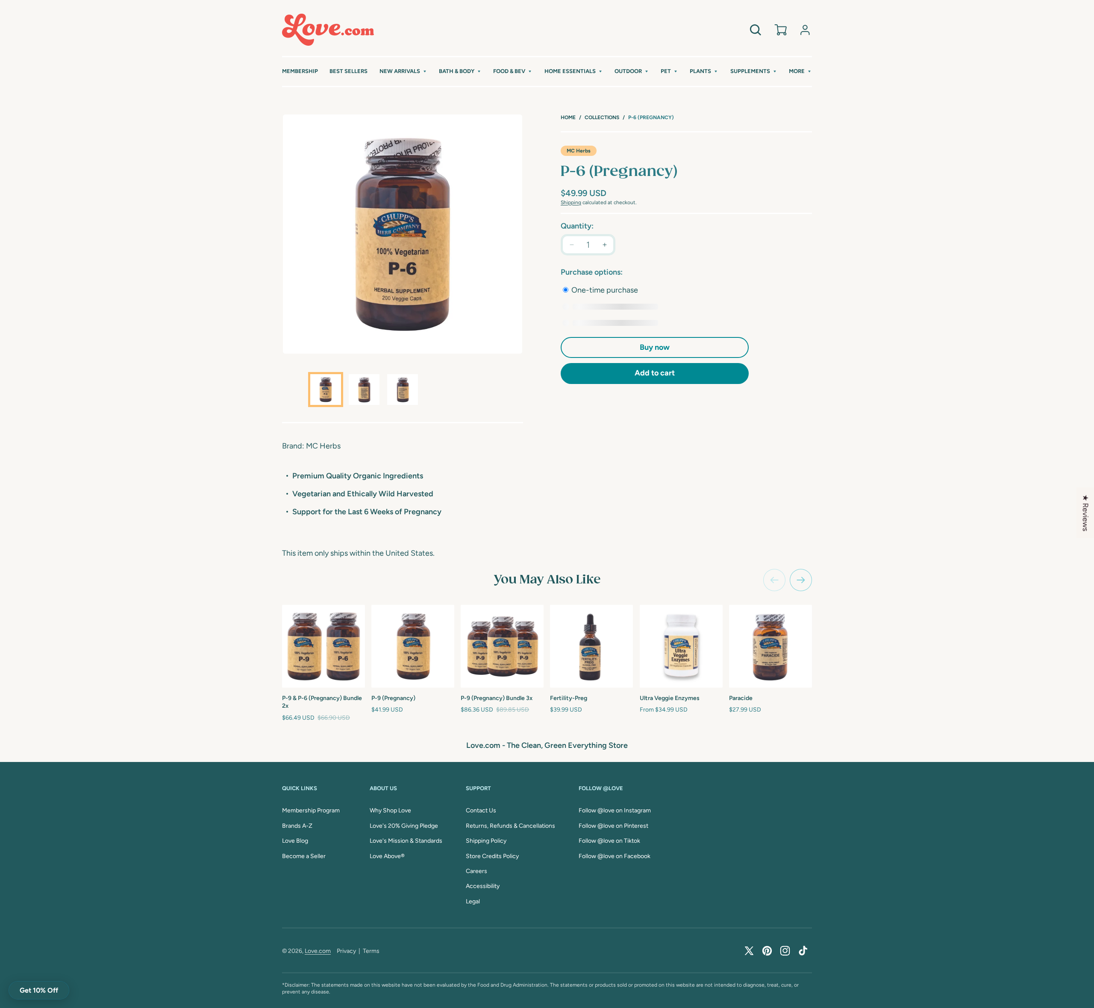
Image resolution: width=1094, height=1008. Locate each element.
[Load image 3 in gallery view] (402, 389)
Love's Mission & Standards (406, 840)
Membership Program (311, 810)
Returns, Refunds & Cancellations (510, 825)
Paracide (741, 698)
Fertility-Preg (568, 698)
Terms (371, 951)
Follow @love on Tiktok (609, 840)
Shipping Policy (486, 840)
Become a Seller (304, 856)
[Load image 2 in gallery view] (364, 389)
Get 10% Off (39, 990)
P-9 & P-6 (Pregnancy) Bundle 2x (322, 701)
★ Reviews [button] (1085, 513)
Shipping (571, 202)
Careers (476, 871)
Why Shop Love (390, 810)
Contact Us (481, 810)
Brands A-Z (297, 825)
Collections (602, 117)
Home (568, 117)
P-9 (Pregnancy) (393, 698)
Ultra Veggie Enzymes (670, 698)
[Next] (801, 580)
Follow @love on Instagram (615, 810)
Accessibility (483, 886)
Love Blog (295, 840)
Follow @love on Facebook (614, 856)
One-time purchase (604, 290)
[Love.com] (328, 30)
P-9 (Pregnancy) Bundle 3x (496, 698)
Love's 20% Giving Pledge (404, 825)
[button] (403, 71)
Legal (473, 901)
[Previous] (774, 580)
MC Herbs (579, 151)
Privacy (346, 951)
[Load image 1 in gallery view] (325, 389)
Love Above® (387, 856)
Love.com (318, 951)
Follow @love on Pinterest (613, 825)
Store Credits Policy (492, 856)
